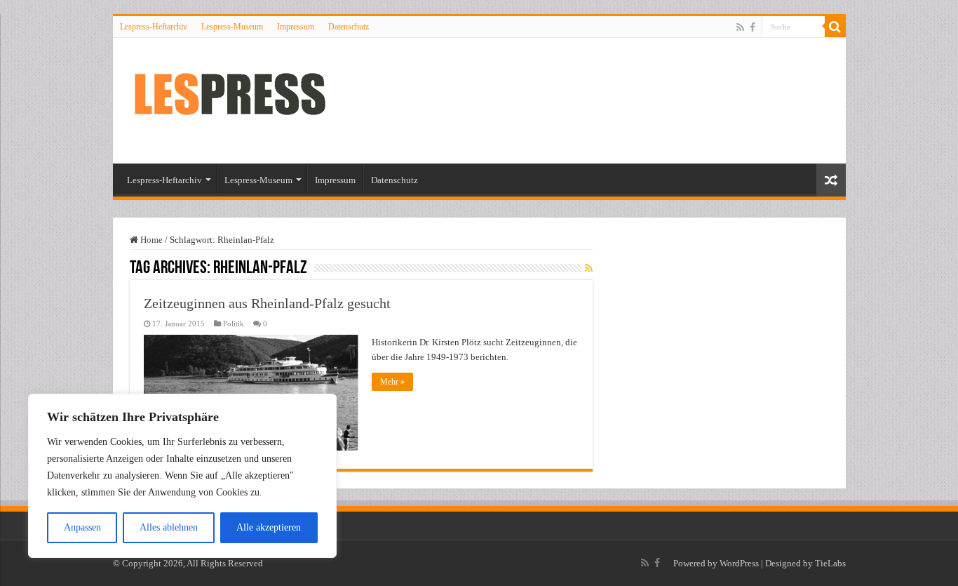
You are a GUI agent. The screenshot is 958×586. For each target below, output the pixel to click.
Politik (233, 323)
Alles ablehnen (169, 527)
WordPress (739, 563)
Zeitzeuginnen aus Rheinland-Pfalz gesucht (267, 303)
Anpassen (82, 527)
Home (150, 239)
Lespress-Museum (232, 27)
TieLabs (830, 563)
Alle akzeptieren (268, 527)
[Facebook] (752, 27)
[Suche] (835, 26)
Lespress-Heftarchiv (153, 27)
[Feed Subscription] (589, 268)
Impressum (295, 27)
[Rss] (740, 27)
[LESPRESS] (242, 98)
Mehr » (392, 382)
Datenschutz (348, 27)
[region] (182, 476)
